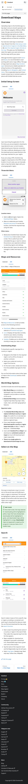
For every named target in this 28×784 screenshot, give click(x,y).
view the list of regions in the (14, 46)
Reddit (3, 713)
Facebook (4, 715)
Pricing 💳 (4, 679)
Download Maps (8, 219)
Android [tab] (4, 86)
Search (9, 70)
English (3, 732)
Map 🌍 (3, 681)
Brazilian (3, 749)
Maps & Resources (9, 323)
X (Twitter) (4, 710)
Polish (3, 744)
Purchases (4, 686)
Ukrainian (4, 742)
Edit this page (7, 659)
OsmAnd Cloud (8, 237)
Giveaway (4, 696)
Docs (2, 684)
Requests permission (10, 223)
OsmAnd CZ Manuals (7, 768)
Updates (6, 339)
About (3, 699)
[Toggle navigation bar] (2, 2)
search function (8, 626)
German (3, 737)
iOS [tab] (11, 86)
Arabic (3, 752)
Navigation (15, 70)
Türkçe (3, 754)
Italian (3, 739)
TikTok (3, 718)
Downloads (7, 328)
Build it (3, 694)
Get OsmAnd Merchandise (9, 771)
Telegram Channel (6, 720)
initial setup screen (20, 44)
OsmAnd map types (16, 330)
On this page (6, 13)
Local (5, 333)
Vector (23, 58)
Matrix (3, 723)
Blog (2, 763)
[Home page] (2, 7)
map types (11, 651)
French (3, 734)
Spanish (3, 747)
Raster (5, 60)
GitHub (3, 766)
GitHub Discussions (7, 708)
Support (3, 773)
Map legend (4, 689)
